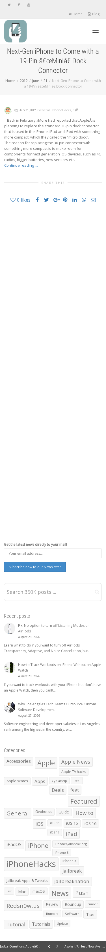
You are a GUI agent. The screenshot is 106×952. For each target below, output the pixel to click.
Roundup (73, 904)
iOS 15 (72, 823)
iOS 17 (54, 832)
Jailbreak (72, 871)
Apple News (75, 761)
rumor (93, 904)
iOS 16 (90, 823)
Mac (22, 891)
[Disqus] (53, 287)
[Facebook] (18, 4)
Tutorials (41, 924)
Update (62, 923)
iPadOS (14, 844)
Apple (46, 762)
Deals (58, 790)
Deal (76, 781)
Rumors (52, 913)
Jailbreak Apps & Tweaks (27, 880)
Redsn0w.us (23, 905)
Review (52, 904)
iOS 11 (55, 823)
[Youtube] (28, 4)
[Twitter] (9, 4)
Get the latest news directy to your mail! (35, 544)
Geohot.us (43, 811)
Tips (90, 914)
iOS (39, 824)
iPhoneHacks (61, 110)
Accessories (19, 761)
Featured (83, 801)
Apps (39, 781)
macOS (39, 891)
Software (72, 913)
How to (84, 812)
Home (77, 14)
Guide (64, 812)
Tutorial (16, 924)
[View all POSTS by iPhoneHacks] (7, 110)
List (9, 891)
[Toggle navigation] (95, 30)
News (60, 893)
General (43, 110)
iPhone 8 (62, 852)
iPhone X (69, 861)
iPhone (38, 845)
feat (74, 790)
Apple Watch (17, 780)
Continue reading (21, 165)
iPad (71, 834)
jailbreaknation (71, 881)
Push (82, 893)
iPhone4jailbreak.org (71, 844)
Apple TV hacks (73, 771)
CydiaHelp (59, 781)
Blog (95, 14)
